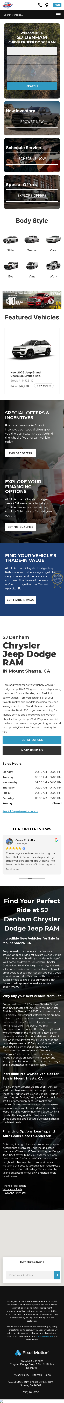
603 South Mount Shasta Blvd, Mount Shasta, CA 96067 (30, 1383)
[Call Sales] (40, 5)
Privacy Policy (21, 1374)
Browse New (32, 122)
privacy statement (44, 1336)
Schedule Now (32, 159)
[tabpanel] (32, 300)
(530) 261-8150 (30, 1392)
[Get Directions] (47, 5)
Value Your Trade (12, 1189)
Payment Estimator (14, 1192)
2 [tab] (26, 305)
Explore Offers (32, 195)
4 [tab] (37, 305)
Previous (16, 304)
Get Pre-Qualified (20, 526)
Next (56, 304)
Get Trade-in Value (20, 599)
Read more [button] (12, 869)
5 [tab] (42, 305)
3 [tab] (32, 305)
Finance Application (14, 1185)
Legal (48, 1374)
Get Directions (32, 739)
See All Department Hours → (20, 811)
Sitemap (37, 1374)
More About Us (32, 750)
